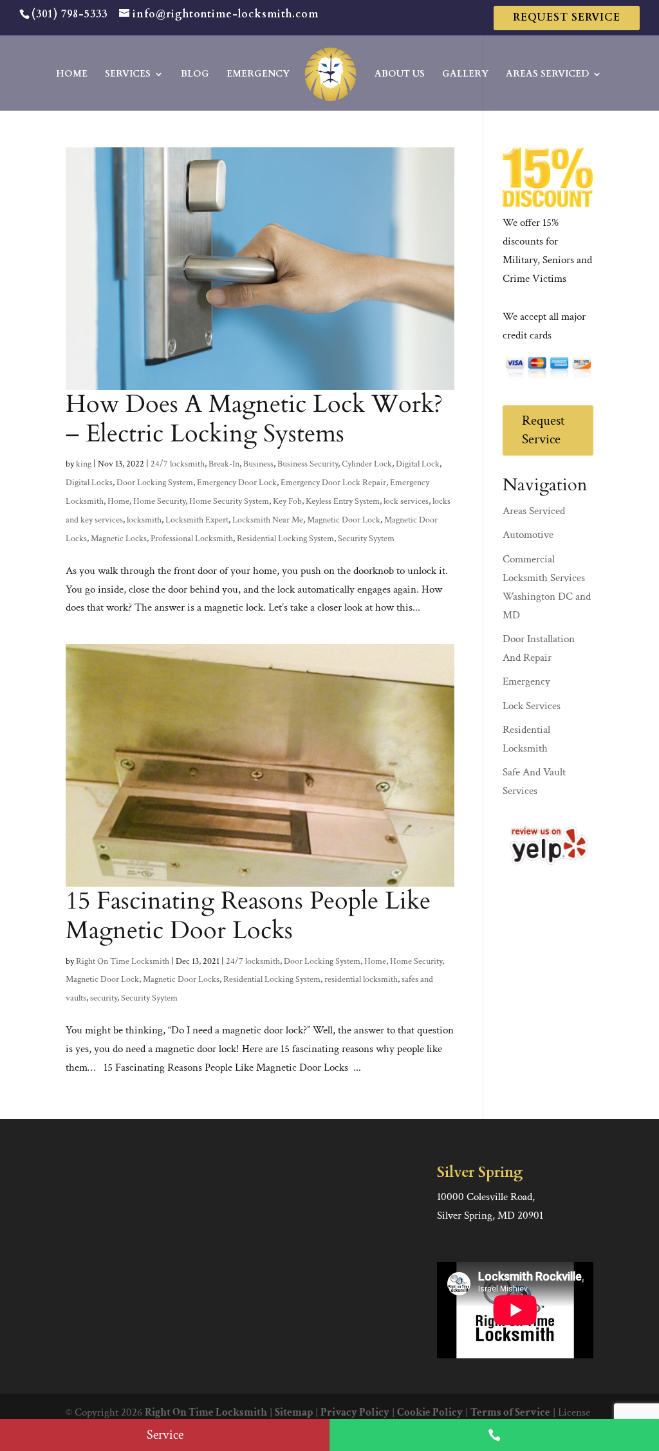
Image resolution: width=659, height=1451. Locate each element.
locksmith (144, 520)
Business (258, 464)
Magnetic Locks (119, 538)
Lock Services (532, 706)
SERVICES (128, 74)
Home (118, 501)
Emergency (526, 681)
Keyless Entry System (343, 501)
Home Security (159, 501)
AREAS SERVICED (547, 74)
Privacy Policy (354, 1412)
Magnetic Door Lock (343, 520)
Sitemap (294, 1412)
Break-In (224, 464)
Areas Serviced (534, 511)
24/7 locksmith (178, 464)
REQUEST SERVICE (566, 17)
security (103, 998)
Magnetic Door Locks (181, 979)
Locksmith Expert (196, 520)
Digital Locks (89, 482)
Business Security (307, 464)
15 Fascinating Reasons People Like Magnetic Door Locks (248, 915)
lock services (406, 501)
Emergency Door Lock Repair (333, 482)
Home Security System (229, 501)
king (83, 464)
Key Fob (287, 501)
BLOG (195, 74)
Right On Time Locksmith (122, 961)
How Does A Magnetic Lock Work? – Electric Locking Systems (254, 418)
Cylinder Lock (367, 464)
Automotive (528, 535)
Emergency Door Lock (237, 482)
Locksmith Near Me (267, 520)
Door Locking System (154, 482)
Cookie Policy (430, 1412)
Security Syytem (366, 538)
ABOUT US (400, 74)
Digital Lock (418, 464)
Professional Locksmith (192, 538)
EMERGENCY (258, 74)
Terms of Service (510, 1412)
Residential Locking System (285, 538)
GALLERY (465, 74)
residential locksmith (361, 979)
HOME (72, 74)
